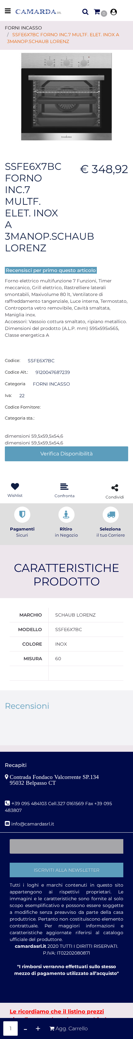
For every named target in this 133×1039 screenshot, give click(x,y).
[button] (66, 96)
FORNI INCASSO (23, 28)
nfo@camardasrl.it (33, 824)
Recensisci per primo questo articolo (51, 270)
